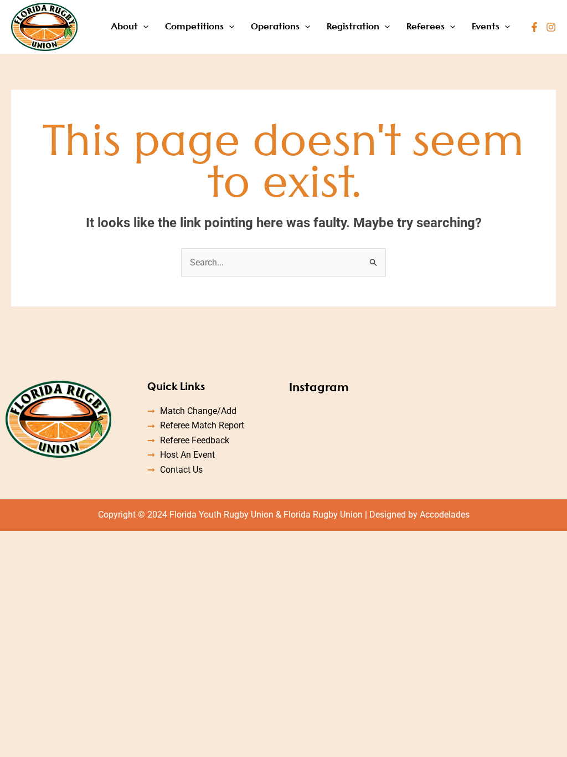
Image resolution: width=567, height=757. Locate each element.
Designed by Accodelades (419, 514)
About (124, 26)
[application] (143, 27)
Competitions (194, 26)
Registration (353, 26)
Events (485, 26)
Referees (425, 26)
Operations (275, 26)
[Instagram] (551, 27)
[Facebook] (534, 27)
